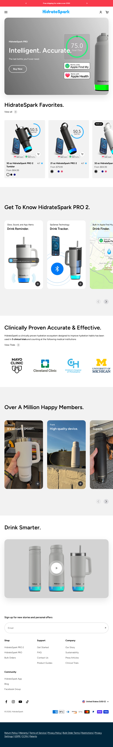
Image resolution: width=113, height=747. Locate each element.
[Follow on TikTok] (27, 702)
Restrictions (87, 733)
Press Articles (72, 657)
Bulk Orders (10, 657)
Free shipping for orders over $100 (56, 3)
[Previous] (25, 3)
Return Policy (11, 733)
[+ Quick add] (38, 154)
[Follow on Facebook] (6, 702)
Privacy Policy (55, 733)
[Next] (87, 3)
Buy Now (17, 69)
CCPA (25, 736)
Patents (33, 736)
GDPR (17, 736)
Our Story (70, 647)
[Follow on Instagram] (13, 702)
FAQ (39, 652)
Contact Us (42, 657)
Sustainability (72, 652)
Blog (6, 684)
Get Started (43, 647)
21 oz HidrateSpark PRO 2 (63, 163)
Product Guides (44, 663)
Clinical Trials (71, 663)
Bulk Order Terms (71, 733)
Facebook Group (12, 689)
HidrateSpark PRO (13, 652)
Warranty (23, 733)
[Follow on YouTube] (20, 702)
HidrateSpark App (13, 678)
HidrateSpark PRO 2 (14, 647)
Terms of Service (38, 733)
